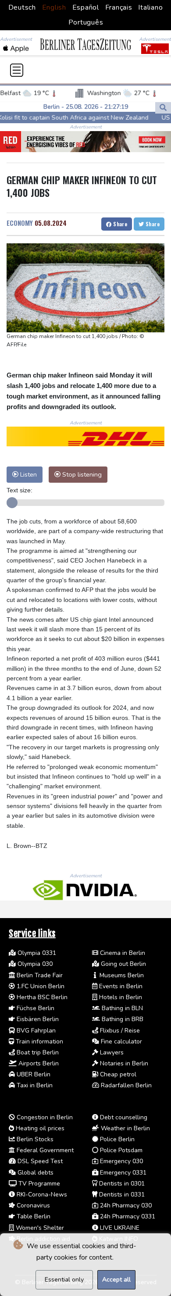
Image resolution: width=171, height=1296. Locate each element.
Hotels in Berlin (119, 997)
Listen (27, 474)
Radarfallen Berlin (125, 1085)
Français (118, 7)
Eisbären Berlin (37, 1019)
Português (85, 22)
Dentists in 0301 (121, 1183)
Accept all (116, 1279)
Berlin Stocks (34, 1139)
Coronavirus (32, 1205)
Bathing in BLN (121, 1008)
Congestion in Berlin (44, 1117)
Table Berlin (32, 1216)
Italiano (150, 7)
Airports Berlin (38, 1063)
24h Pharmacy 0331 (126, 1216)
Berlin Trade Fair (39, 975)
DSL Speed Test (39, 1161)
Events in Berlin (119, 986)
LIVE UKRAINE (118, 1228)
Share (119, 224)
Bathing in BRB (121, 1019)
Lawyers (111, 1052)
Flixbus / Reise (119, 1030)
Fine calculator (120, 1041)
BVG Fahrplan (35, 1030)
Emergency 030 (120, 1161)
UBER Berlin (32, 1074)
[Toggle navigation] (16, 70)
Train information (38, 1041)
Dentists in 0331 (121, 1194)
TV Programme (38, 1183)
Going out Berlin (122, 964)
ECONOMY (20, 223)
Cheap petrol (117, 1074)
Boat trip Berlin (37, 1052)
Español (85, 7)
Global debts (34, 1172)
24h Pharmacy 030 (125, 1205)
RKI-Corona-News (41, 1194)
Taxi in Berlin (34, 1085)
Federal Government (44, 1150)
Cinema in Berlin (121, 953)
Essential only (64, 1279)
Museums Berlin (121, 975)
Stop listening (81, 474)
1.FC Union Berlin (39, 986)
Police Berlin (116, 1139)
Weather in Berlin (124, 1128)
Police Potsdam (120, 1150)
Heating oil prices (39, 1128)
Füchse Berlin (34, 1008)
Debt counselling (122, 1117)
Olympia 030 (34, 964)
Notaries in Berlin (123, 1063)
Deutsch (22, 7)
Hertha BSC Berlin (41, 997)
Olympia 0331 (36, 953)
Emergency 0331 (122, 1172)
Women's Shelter (39, 1228)
